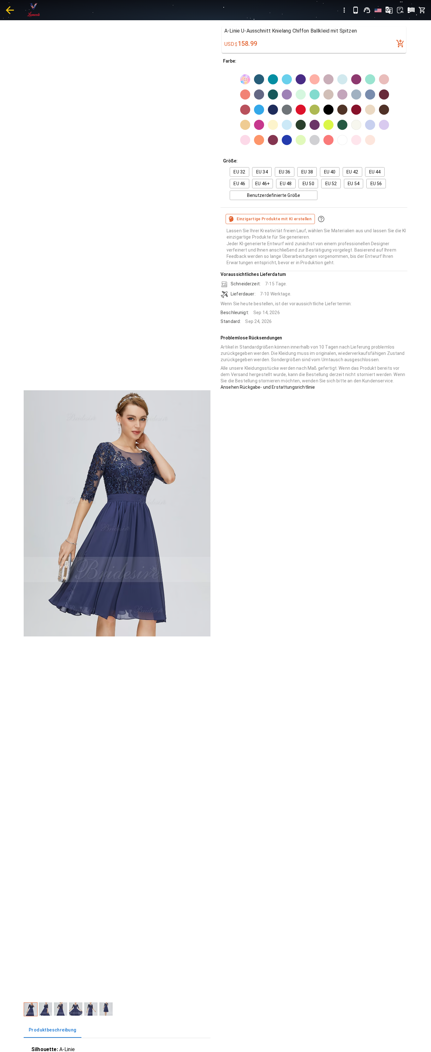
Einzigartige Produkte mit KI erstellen (274, 218)
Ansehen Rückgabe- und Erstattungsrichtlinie (268, 387)
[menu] (344, 10)
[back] (9, 10)
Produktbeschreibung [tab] (52, 1029)
